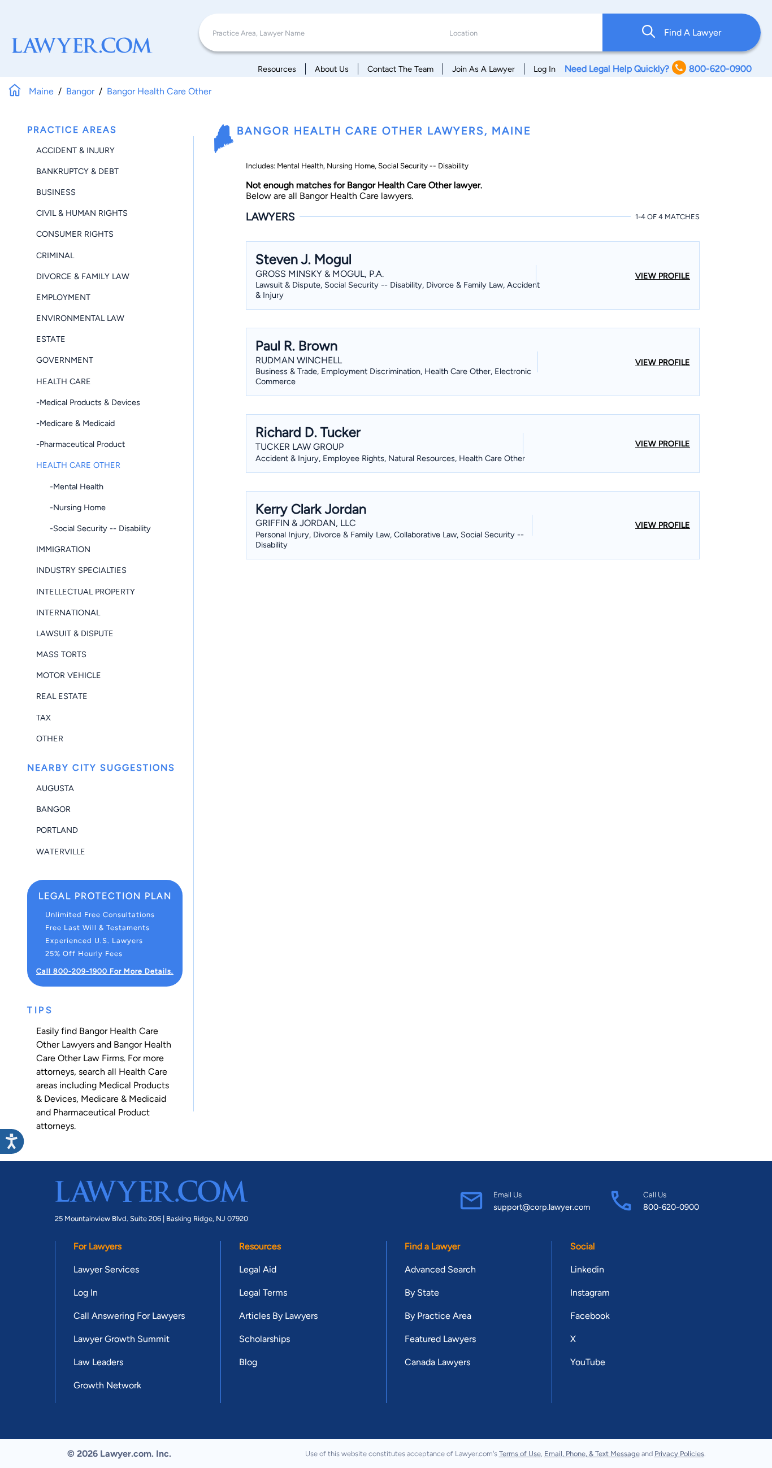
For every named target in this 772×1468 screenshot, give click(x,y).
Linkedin (587, 1269)
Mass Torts (61, 654)
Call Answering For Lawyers (129, 1315)
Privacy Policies (679, 1453)
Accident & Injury (75, 150)
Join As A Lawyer (483, 69)
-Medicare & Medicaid (75, 423)
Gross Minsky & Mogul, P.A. (319, 273)
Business (56, 192)
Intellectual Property (85, 592)
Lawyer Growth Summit (121, 1339)
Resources (277, 69)
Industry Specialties (81, 570)
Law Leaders (98, 1362)
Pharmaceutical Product (101, 1112)
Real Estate (62, 696)
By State (422, 1292)
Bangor (53, 809)
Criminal (55, 255)
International (68, 612)
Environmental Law (80, 318)
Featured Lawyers (440, 1339)
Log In (545, 69)
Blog (248, 1362)
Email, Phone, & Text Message (592, 1453)
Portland (57, 830)
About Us (332, 69)
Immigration (63, 549)
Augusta (55, 788)
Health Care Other (78, 465)
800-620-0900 (671, 1207)
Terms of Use (520, 1453)
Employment (63, 297)
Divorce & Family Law (82, 276)
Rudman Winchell (298, 360)
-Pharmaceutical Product (80, 444)
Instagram (590, 1292)
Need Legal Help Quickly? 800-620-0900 (658, 68)
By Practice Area (438, 1315)
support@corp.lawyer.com (541, 1207)
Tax (43, 718)
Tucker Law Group (299, 446)
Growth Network (107, 1385)
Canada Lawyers (437, 1362)
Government (64, 360)
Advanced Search (440, 1269)
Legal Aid (257, 1269)
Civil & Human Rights (82, 213)
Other (49, 738)
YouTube (587, 1362)
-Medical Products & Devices (88, 402)
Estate (51, 339)
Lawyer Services (106, 1269)
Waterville (60, 851)
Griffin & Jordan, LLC (305, 523)
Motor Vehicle (68, 675)
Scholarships (264, 1339)
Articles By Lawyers (278, 1315)
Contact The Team (400, 69)
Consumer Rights (75, 234)
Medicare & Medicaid (123, 1098)
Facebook (590, 1315)
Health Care (63, 381)
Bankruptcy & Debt (77, 171)
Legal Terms (263, 1292)
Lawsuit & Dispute (75, 633)
